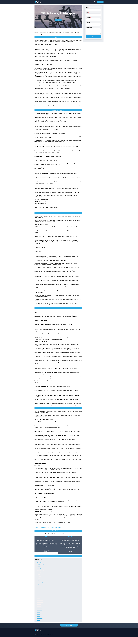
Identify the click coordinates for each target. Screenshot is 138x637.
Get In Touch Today (58, 37)
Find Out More (58, 408)
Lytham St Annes (57, 527)
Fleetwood (39, 572)
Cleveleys (52, 527)
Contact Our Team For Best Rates (58, 110)
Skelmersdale (40, 594)
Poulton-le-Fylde (42, 527)
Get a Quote (58, 20)
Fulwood (39, 576)
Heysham (39, 580)
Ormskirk (39, 586)
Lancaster (39, 588)
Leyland (38, 584)
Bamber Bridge (40, 582)
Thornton (47, 527)
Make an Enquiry (69, 625)
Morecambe (39, 590)
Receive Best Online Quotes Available (58, 213)
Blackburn (39, 596)
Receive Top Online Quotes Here (58, 307)
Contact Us (100, 1)
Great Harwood (40, 600)
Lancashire (36, 527)
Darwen (38, 598)
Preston (38, 578)
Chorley (38, 592)
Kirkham (38, 574)
